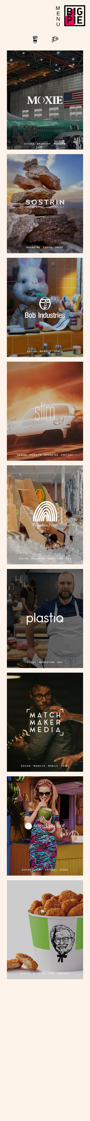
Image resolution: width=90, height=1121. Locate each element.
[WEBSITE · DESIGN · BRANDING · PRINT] (45, 1047)
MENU (58, 16)
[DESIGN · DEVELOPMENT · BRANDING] (45, 1039)
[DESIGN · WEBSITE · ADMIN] (45, 986)
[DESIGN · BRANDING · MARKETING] (45, 1030)
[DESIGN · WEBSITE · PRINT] (45, 1083)
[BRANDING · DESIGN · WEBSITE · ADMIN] (45, 1021)
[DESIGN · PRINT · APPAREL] (45, 1074)
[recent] (35, 44)
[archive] (55, 44)
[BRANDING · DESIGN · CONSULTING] (45, 1065)
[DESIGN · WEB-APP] (45, 1109)
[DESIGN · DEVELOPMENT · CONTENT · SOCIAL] (45, 995)
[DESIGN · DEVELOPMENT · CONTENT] (45, 1091)
